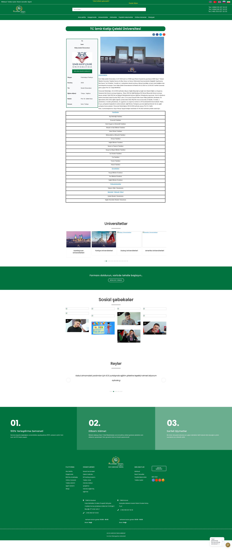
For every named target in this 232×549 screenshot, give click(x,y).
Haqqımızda (92, 17)
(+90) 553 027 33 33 (219, 11)
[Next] (164, 245)
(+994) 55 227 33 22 (219, 7)
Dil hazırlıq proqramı (89, 477)
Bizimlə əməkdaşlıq (72, 477)
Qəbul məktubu (88, 474)
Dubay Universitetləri (128, 250)
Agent (30, 2)
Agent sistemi (70, 486)
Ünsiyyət (151, 17)
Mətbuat (4, 2)
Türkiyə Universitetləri (103, 250)
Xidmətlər (113, 17)
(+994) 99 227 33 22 (219, 9)
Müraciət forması (116, 280)
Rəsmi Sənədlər (139, 474)
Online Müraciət (159, 468)
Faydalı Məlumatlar (141, 477)
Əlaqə (67, 489)
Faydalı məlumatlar (126, 17)
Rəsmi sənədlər (22, 2)
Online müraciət (140, 17)
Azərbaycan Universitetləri (78, 251)
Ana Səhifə (69, 471)
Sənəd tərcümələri (89, 471)
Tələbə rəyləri (11, 2)
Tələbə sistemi (70, 483)
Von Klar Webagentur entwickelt (116, 536)
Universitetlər (103, 17)
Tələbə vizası (87, 480)
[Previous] (67, 245)
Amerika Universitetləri (154, 250)
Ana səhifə (82, 17)
